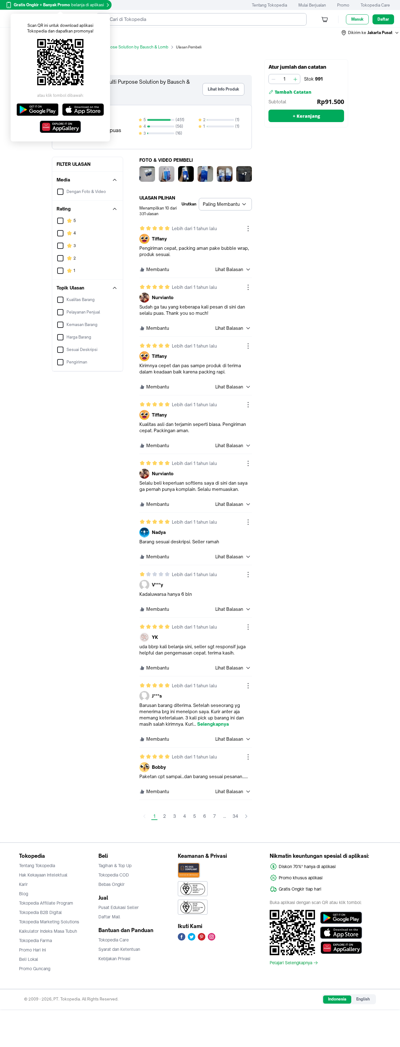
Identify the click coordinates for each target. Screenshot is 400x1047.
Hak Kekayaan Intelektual (43, 874)
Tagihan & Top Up (115, 865)
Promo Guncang (34, 968)
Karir (23, 884)
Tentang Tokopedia (269, 5)
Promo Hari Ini (32, 949)
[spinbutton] (284, 79)
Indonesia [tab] (337, 999)
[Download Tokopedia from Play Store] (341, 917)
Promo (343, 5)
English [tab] (363, 999)
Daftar (383, 19)
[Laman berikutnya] (246, 816)
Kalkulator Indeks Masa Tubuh (48, 931)
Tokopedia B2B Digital (40, 912)
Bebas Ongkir (111, 884)
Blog (23, 893)
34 (235, 816)
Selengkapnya (213, 724)
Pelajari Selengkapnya (291, 962)
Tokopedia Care (375, 5)
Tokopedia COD (113, 874)
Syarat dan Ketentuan (119, 949)
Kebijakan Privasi (114, 958)
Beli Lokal (28, 959)
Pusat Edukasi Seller (118, 907)
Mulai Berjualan (312, 5)
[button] (370, 33)
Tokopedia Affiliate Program (46, 903)
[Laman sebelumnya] (144, 816)
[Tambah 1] (295, 79)
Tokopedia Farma (35, 940)
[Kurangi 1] (273, 79)
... (224, 816)
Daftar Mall (109, 916)
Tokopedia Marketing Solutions (49, 921)
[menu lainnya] (248, 228)
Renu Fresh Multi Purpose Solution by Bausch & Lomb (119, 47)
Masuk (357, 19)
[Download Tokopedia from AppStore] (341, 932)
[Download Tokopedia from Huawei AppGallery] (341, 947)
